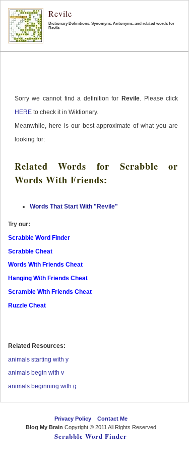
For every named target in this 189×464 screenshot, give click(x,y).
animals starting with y (38, 359)
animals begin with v (36, 372)
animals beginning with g (42, 386)
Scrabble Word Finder (90, 436)
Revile (60, 13)
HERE (23, 112)
